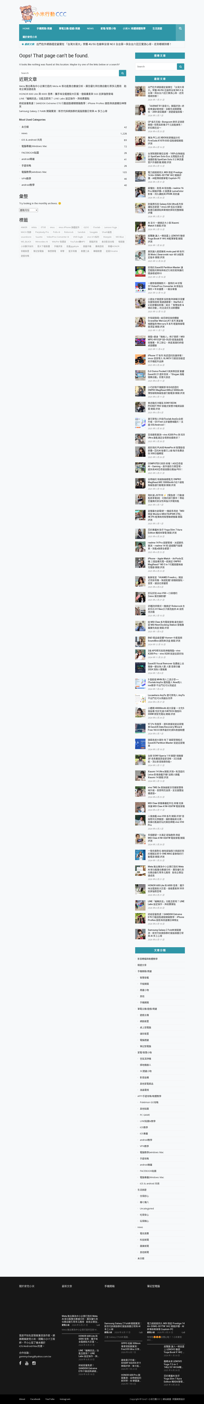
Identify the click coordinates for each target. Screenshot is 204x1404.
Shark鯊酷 (107, 232)
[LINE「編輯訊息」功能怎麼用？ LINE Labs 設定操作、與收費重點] (69, 1354)
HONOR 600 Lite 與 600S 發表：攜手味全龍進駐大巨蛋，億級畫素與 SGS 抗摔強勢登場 (66, 93)
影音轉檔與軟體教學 (148, 958)
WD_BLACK (26, 241)
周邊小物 (144, 990)
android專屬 (28, 159)
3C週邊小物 (146, 1071)
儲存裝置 (144, 1033)
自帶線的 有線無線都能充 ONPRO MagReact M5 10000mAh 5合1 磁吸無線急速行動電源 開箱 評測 (166, 482)
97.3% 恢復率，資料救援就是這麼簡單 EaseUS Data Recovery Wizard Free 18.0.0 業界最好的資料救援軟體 (166, 727)
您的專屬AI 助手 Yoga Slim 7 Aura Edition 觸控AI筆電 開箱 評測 (173, 1379)
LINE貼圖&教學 (148, 1121)
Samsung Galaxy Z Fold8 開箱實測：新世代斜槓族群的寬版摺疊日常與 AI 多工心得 (63, 111)
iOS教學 (144, 1127)
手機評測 (58, 246)
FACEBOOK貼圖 (30, 152)
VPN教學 (26, 178)
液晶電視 (144, 1089)
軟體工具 (85, 251)
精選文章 (142, 965)
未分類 (25, 126)
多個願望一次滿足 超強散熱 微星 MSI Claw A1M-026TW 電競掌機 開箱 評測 (166, 838)
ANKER (24, 227)
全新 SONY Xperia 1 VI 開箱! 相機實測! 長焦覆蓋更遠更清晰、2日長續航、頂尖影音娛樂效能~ (165, 758)
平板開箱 (144, 983)
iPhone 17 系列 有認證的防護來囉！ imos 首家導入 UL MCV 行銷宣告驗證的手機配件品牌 (166, 358)
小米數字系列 (27, 246)
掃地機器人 (145, 1064)
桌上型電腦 (145, 1027)
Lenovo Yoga (110, 227)
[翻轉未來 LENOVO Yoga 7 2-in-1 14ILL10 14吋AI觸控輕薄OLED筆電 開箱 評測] (154, 1364)
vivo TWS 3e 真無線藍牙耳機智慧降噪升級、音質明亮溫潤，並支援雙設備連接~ (166, 790)
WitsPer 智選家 (59, 241)
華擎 (62, 251)
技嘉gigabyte (72, 246)
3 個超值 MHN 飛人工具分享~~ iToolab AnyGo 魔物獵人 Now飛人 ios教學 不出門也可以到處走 (165, 682)
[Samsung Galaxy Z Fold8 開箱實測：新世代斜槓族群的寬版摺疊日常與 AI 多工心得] (123, 1306)
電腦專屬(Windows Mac (34, 146)
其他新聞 (144, 1252)
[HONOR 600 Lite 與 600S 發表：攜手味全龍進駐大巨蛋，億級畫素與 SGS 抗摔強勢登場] (69, 1339)
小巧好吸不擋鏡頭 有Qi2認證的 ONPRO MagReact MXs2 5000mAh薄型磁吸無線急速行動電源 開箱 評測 (166, 390)
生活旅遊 (157, 28)
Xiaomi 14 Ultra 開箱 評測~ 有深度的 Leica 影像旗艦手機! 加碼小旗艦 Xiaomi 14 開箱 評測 (166, 774)
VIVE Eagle (78, 236)
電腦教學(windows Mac (34, 171)
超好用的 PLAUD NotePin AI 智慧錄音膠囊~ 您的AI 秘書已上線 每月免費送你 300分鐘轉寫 (166, 450)
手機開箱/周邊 (44, 28)
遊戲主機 (144, 1015)
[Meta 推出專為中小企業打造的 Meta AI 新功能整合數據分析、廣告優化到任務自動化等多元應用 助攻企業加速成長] (81, 1302)
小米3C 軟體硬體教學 (134, 28)
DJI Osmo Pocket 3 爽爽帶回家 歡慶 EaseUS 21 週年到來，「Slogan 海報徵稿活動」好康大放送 (166, 374)
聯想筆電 (52, 251)
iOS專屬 (144, 1133)
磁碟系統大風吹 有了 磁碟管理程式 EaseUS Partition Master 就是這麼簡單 (166, 743)
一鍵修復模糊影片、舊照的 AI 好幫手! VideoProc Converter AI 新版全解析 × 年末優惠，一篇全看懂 (165, 286)
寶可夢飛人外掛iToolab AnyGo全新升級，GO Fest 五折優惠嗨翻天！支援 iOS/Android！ (165, 422)
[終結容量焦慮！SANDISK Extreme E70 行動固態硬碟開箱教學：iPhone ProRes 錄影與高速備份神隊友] (69, 1369)
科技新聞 (144, 1239)
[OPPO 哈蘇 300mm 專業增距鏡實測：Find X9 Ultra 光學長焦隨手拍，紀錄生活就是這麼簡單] (111, 1348)
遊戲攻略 (25, 255)
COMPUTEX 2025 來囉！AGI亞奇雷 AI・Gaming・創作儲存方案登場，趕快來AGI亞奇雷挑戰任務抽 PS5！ (165, 466)
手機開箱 (144, 1002)
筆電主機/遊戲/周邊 (69, 28)
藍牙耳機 (73, 251)
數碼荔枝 (99, 246)
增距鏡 (121, 241)
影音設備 (144, 1077)
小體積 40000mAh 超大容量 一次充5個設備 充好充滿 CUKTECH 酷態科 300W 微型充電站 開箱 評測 (166, 711)
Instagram (65, 1399)
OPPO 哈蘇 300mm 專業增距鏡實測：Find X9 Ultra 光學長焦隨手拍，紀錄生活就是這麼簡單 (131, 1346)
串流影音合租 (108, 241)
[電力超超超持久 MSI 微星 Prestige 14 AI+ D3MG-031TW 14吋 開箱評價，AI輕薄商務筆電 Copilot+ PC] (166, 1306)
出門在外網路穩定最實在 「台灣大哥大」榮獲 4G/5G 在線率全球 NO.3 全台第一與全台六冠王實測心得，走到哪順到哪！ (104, 44)
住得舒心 (144, 1196)
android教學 (28, 184)
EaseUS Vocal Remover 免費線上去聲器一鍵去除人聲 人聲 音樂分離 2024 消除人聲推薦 (166, 666)
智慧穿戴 (144, 977)
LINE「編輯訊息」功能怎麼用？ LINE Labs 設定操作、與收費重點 (54, 98)
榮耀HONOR (113, 246)
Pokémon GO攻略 (149, 1102)
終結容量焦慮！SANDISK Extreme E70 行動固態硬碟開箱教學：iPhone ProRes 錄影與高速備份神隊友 (72, 105)
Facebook (35, 1399)
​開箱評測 (93, 241)
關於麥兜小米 (30, 36)
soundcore (26, 236)
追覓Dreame (112, 251)
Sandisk (81, 232)
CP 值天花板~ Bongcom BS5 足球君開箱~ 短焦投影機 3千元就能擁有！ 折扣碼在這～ (166, 125)
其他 (142, 996)
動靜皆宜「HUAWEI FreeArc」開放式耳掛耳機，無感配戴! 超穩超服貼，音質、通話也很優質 (166, 580)
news (90, 28)
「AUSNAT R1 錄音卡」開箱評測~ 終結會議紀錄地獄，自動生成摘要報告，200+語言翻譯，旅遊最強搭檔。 (166, 109)
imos (52, 227)
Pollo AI (56, 232)
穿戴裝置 (25, 251)
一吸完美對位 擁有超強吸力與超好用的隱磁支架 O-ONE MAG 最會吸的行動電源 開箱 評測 (166, 854)
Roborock (68, 232)
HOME (26, 28)
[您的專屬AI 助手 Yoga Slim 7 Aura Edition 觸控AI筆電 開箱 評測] (154, 1378)
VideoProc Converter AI (58, 236)
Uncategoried (147, 1208)
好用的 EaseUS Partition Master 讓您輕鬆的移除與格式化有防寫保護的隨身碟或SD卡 (166, 270)
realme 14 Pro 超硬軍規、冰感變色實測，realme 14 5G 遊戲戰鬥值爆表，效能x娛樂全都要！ (165, 545)
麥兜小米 (65, 1325)
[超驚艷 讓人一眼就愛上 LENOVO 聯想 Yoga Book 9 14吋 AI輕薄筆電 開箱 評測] (154, 1350)
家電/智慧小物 (108, 28)
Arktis (34, 227)
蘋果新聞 (144, 1246)
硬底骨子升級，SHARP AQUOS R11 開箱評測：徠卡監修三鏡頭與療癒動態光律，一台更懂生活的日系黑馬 (131, 1363)
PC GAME (145, 1114)
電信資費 (144, 1233)
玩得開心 (144, 1221)
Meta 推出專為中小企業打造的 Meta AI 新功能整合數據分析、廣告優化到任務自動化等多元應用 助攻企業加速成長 (72, 88)
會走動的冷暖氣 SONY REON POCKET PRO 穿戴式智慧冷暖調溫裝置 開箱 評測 (166, 406)
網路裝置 (144, 1021)
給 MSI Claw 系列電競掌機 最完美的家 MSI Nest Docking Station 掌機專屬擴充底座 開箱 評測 (166, 625)
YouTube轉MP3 (77, 241)
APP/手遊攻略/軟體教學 (149, 1096)
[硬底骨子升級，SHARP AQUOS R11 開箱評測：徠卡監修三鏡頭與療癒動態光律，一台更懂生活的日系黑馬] (111, 1364)
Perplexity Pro (42, 232)
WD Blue (120, 236)
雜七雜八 (144, 1202)
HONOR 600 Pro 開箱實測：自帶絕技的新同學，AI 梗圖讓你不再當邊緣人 (131, 1378)
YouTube (50, 1399)
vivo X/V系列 (93, 236)
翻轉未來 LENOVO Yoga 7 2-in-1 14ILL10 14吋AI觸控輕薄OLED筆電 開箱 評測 (174, 1364)
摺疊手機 (87, 246)
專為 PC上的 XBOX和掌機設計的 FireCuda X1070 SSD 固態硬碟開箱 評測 (165, 140)
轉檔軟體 (97, 251)
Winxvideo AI (41, 241)
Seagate (94, 232)
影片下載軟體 (43, 246)
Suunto (39, 236)
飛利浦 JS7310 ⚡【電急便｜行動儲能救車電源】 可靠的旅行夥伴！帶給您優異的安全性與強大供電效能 (166, 498)
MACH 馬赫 (26, 232)
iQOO (86, 227)
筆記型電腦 (38, 251)
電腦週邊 (144, 1040)
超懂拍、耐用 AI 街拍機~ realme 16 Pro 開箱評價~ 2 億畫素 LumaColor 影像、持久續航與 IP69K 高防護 (166, 191)
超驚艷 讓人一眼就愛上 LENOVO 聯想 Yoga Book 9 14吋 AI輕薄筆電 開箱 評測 (166, 238)
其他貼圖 (144, 1108)
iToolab (96, 227)
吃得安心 (144, 1214)
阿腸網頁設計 (178, 1399)
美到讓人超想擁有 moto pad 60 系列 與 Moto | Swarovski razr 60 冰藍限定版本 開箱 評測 (166, 254)
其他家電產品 (146, 1083)
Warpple (107, 236)
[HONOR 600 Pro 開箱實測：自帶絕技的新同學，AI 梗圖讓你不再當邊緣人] (111, 1379)
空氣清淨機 (145, 1058)
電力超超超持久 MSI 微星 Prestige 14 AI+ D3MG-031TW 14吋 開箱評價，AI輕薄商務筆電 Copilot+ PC (165, 175)
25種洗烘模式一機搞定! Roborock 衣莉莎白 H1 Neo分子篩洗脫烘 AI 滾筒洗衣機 (166, 609)
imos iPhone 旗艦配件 (69, 227)
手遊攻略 (26, 165)
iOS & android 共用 (32, 139)
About (22, 1399)
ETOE (43, 227)
